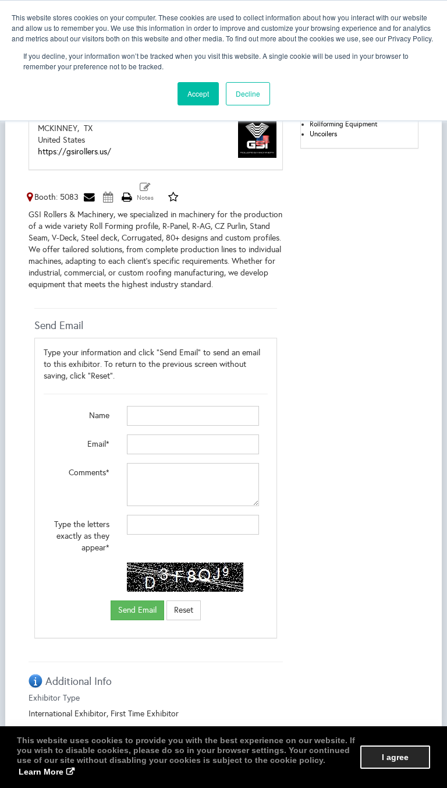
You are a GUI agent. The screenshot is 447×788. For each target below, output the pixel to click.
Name (99, 415)
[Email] (89, 197)
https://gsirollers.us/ (74, 152)
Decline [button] (248, 93)
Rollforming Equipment (344, 124)
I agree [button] (395, 757)
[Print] (126, 197)
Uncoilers (323, 134)
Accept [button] (198, 93)
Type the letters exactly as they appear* (81, 536)
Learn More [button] (41, 771)
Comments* (89, 473)
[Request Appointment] (108, 197)
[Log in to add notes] (145, 192)
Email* (98, 444)
